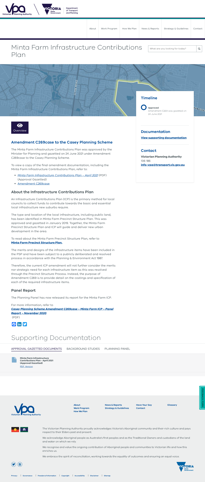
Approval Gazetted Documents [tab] (36, 349)
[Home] (103, 9)
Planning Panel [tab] (117, 349)
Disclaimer (94, 476)
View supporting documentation (164, 138)
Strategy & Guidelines (176, 28)
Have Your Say (144, 404)
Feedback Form (202, 397)
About (92, 28)
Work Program (109, 28)
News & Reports (150, 28)
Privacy (14, 476)
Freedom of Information (47, 476)
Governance (27, 476)
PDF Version (26, 366)
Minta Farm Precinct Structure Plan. (36, 243)
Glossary (172, 404)
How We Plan (129, 28)
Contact (197, 28)
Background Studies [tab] (83, 349)
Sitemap (107, 476)
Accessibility (80, 476)
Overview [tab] (19, 130)
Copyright (65, 476)
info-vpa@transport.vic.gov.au (163, 165)
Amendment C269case (34, 184)
